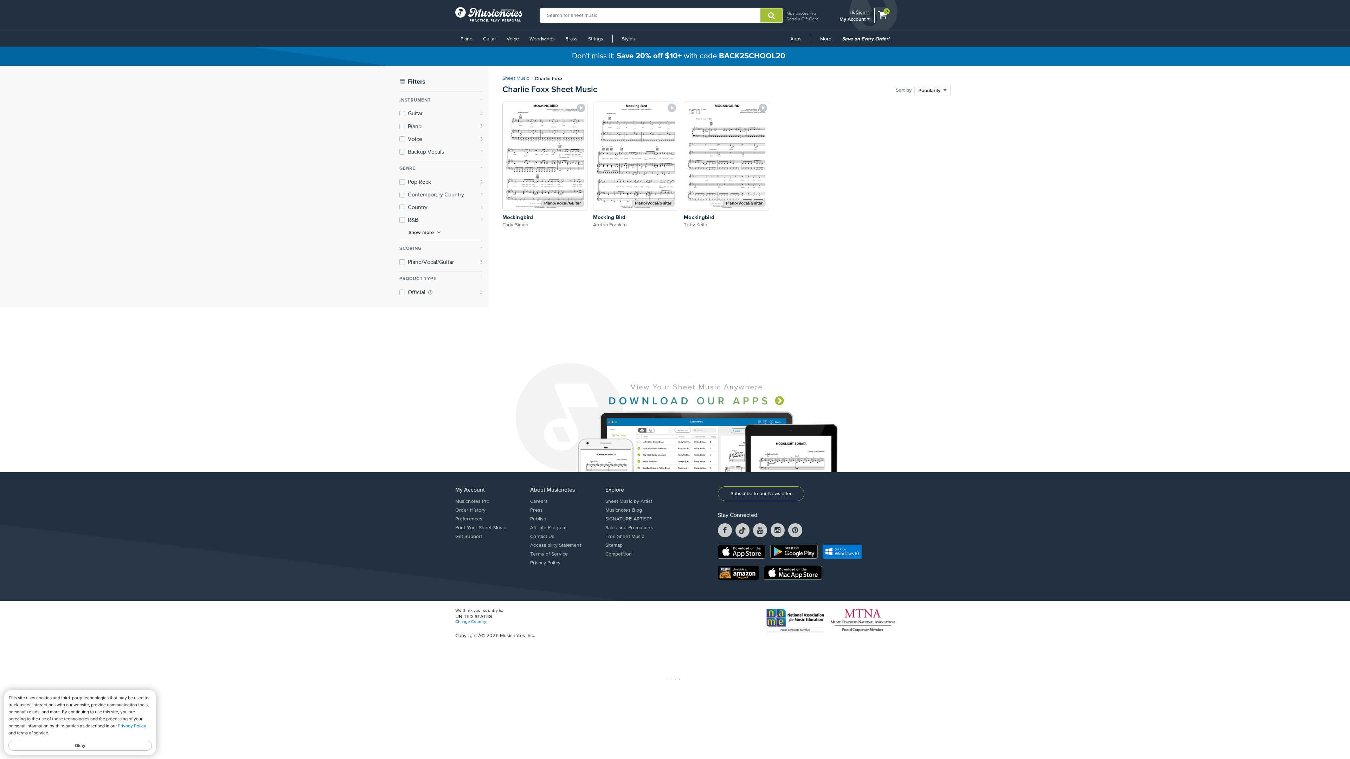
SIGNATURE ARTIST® (628, 519)
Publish (538, 519)
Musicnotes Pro (801, 13)
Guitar (489, 39)
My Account (853, 18)
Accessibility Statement (555, 545)
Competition (618, 554)
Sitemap (614, 545)
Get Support (468, 536)
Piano (466, 39)
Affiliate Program (548, 527)
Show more (421, 232)
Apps (796, 39)
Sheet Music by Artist (628, 501)
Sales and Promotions (629, 527)
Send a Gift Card (802, 19)
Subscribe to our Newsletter (761, 493)
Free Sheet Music (624, 536)
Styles (628, 39)
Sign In (863, 12)
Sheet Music (515, 78)
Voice (513, 39)
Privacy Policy (545, 562)
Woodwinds (542, 39)
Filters (412, 81)
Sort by (904, 90)
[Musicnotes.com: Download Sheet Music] (488, 14)
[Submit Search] (771, 15)
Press (536, 510)
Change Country (470, 622)
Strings (595, 39)
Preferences (468, 519)
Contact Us (542, 536)
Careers (539, 501)
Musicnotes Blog (623, 510)
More (828, 41)
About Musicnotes (552, 490)
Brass (571, 39)
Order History (470, 510)
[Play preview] (581, 108)
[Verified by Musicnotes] (430, 292)
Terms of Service (549, 554)
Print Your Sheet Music (480, 527)
